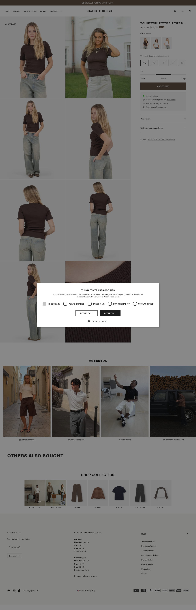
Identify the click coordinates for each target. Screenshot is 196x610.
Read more (114, 296)
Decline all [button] (86, 313)
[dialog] (98, 305)
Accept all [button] (110, 313)
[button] (98, 321)
